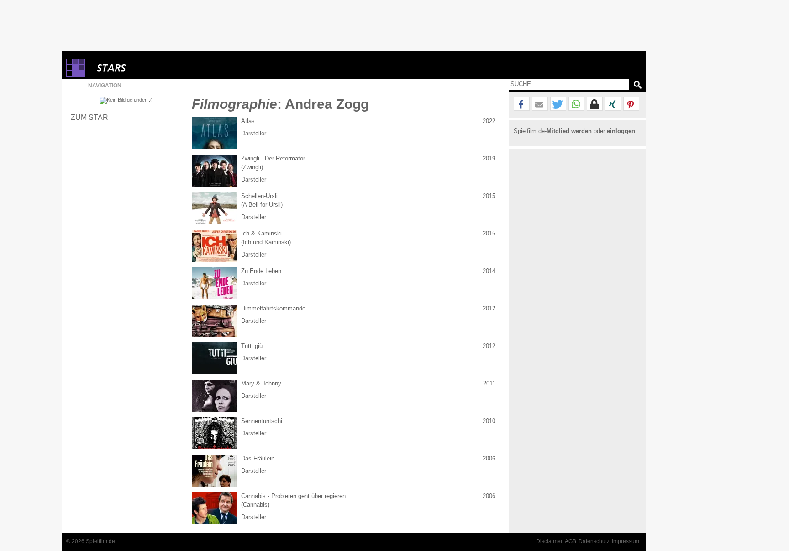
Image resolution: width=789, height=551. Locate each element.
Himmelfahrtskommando (273, 308)
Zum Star (89, 117)
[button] (521, 104)
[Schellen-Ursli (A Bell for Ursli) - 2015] (214, 208)
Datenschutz (594, 541)
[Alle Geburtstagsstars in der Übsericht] (144, 67)
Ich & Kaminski (261, 233)
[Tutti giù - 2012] (214, 358)
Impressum (625, 541)
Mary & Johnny (261, 383)
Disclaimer (549, 541)
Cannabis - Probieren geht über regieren (293, 495)
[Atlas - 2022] (214, 133)
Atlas (248, 121)
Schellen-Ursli (259, 196)
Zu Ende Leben (261, 270)
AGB (570, 541)
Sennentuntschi (261, 420)
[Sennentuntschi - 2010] (214, 433)
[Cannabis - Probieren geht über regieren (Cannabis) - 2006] (214, 508)
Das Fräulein (257, 458)
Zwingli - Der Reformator (273, 158)
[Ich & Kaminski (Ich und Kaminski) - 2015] (214, 246)
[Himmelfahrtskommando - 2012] (214, 321)
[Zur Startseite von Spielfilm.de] (75, 75)
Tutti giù (252, 345)
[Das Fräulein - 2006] (214, 471)
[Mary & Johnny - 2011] (214, 396)
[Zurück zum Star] (126, 100)
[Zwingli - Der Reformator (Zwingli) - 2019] (214, 171)
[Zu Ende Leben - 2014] (214, 283)
